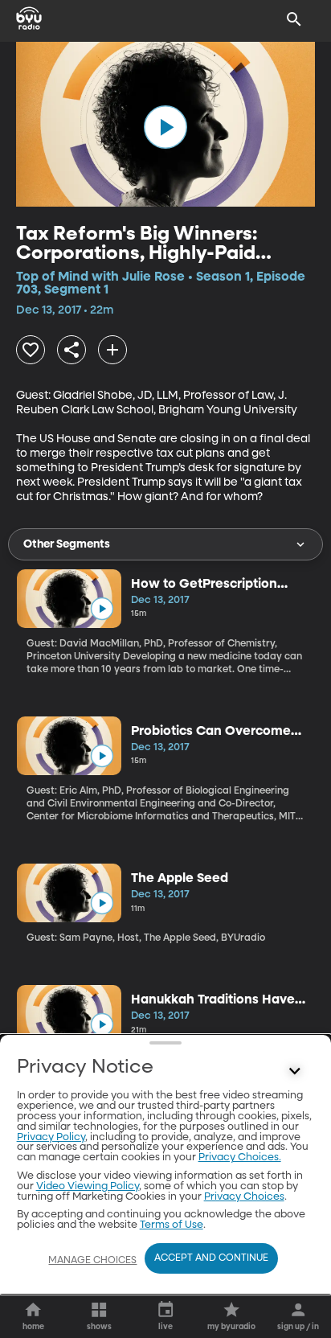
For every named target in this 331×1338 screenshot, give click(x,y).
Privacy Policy (51, 1137)
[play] (165, 127)
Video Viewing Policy (87, 1186)
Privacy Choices (244, 1197)
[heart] (30, 349)
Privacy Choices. (239, 1157)
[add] (112, 349)
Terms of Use (171, 1225)
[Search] (294, 19)
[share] (71, 349)
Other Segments (66, 544)
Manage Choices (92, 1261)
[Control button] (294, 1071)
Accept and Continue (211, 1258)
